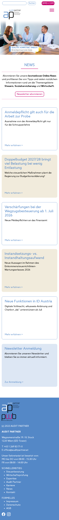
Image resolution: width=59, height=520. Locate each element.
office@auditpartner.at (16, 450)
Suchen (32, 3)
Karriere (10, 485)
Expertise (11, 478)
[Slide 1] (53, 37)
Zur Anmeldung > (14, 382)
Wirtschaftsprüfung (17, 475)
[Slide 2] (53, 41)
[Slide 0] (53, 33)
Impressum (12, 501)
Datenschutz (13, 505)
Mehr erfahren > (14, 145)
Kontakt (10, 492)
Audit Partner (13, 482)
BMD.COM (48, 3)
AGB (8, 508)
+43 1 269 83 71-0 (13, 446)
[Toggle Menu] (52, 10)
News (9, 489)
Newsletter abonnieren (29, 94)
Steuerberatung (15, 471)
